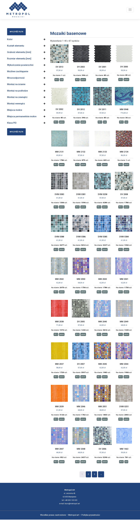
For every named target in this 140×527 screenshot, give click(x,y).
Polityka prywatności (90, 515)
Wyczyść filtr (16, 32)
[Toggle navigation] (130, 9)
